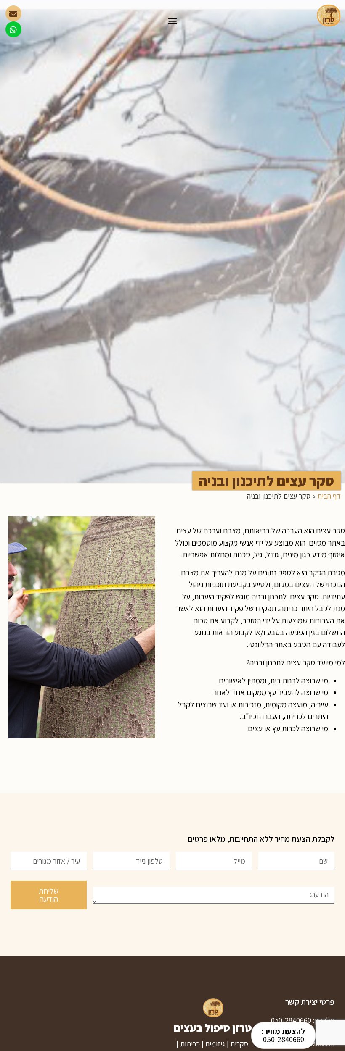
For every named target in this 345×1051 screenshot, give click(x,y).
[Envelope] (13, 13)
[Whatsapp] (13, 29)
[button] (173, 20)
